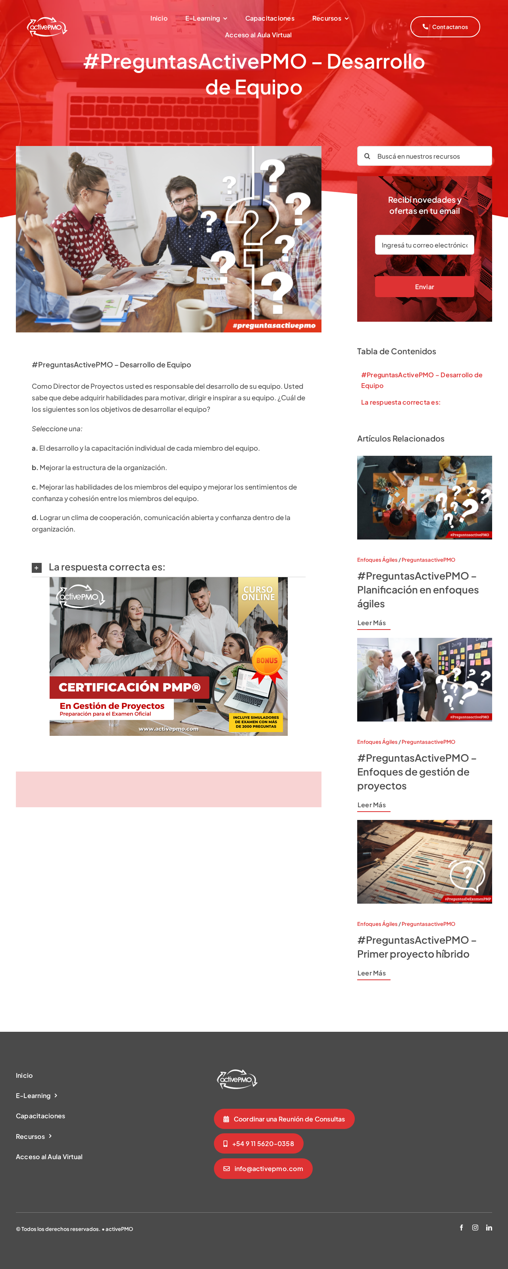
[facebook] (461, 1228)
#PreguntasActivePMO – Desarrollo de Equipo (422, 380)
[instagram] (475, 1228)
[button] (169, 567)
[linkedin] (489, 1228)
